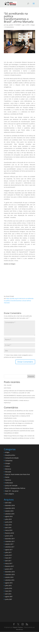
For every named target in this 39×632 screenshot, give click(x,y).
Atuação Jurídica (10, 455)
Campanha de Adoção (12, 458)
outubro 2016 (9, 577)
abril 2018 (8, 527)
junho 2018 (8, 522)
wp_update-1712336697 (13, 25)
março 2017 (8, 563)
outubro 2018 (9, 511)
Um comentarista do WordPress (13, 410)
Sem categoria (9, 494)
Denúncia (8, 469)
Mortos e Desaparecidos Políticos (15, 488)
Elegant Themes (18, 627)
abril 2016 (8, 594)
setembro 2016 (9, 580)
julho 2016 (8, 585)
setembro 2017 (9, 547)
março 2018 (8, 530)
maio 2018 (8, 525)
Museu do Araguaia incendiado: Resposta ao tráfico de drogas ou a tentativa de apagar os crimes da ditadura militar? (19, 423)
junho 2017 (8, 555)
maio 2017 (8, 558)
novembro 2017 (10, 541)
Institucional (9, 483)
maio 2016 (8, 591)
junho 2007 (8, 599)
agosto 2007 (8, 596)
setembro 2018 (9, 514)
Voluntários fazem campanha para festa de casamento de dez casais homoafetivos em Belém (19, 431)
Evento (7, 477)
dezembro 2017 (10, 538)
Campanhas (8, 460)
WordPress (19, 629)
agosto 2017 (8, 549)
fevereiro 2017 (9, 566)
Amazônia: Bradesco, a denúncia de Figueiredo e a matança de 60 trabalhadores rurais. (18, 416)
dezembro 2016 (10, 572)
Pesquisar (31, 376)
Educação (8, 472)
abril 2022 (8, 503)
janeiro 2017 (9, 569)
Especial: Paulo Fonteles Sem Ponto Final (17, 474)
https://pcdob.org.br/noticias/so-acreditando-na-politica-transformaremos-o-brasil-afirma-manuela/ (19, 301)
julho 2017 (8, 552)
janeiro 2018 (9, 536)
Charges (7, 463)
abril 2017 (8, 561)
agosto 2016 (8, 583)
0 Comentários (9, 27)
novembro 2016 (10, 574)
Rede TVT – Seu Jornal (11, 491)
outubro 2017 (9, 544)
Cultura (7, 466)
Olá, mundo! (7, 385)
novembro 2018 (10, 508)
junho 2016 (8, 588)
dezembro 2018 (10, 505)
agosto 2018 (8, 516)
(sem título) (7, 388)
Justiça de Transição (11, 485)
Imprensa (8, 480)
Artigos (33, 25)
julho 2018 (8, 519)
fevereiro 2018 (9, 533)
